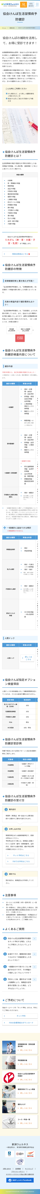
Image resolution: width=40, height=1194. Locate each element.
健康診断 (12, 28)
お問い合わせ (7, 1169)
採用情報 (18, 1169)
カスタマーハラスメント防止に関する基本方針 (20, 1174)
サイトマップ (29, 1169)
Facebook (22, 1180)
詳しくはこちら (28, 658)
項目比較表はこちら (20, 254)
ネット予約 (21, 1016)
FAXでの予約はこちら (21, 861)
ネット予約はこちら (21, 855)
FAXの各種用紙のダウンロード (21, 1022)
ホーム (4, 28)
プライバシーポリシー (18, 1172)
